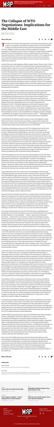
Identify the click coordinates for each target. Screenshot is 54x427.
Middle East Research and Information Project (28, 2)
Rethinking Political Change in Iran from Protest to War (38, 389)
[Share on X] (42, 39)
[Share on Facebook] (39, 39)
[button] (37, 6)
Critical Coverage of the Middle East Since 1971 (24, 3)
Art (29, 395)
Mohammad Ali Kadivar (33, 391)
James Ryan (30, 400)
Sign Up (49, 5)
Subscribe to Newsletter (45, 410)
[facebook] (40, 413)
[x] (43, 413)
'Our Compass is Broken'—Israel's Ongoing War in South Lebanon (11, 397)
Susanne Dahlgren (5, 391)
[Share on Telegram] (49, 39)
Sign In (44, 5)
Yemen (3, 387)
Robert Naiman (5, 33)
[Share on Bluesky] (51, 39)
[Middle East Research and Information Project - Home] (8, 4)
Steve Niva (11, 33)
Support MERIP (43, 409)
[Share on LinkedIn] (45, 39)
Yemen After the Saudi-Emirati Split (12, 389)
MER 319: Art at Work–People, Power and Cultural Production (39, 397)
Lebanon (3, 395)
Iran (29, 386)
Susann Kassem (4, 400)
